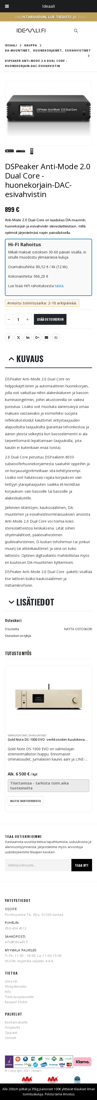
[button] (75, 30)
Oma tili (11, 981)
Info (8, 992)
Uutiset (10, 1038)
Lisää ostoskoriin (50, 319)
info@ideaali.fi (16, 942)
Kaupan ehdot (16, 1002)
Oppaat (11, 1032)
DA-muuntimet (38, 735)
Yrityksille (12, 1027)
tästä (59, 285)
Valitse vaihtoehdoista (25, 801)
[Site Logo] (31, 30)
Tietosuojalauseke (19, 997)
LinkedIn (28, 337)
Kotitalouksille (16, 1022)
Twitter (18, 337)
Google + (37, 337)
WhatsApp (56, 337)
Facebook (9, 337)
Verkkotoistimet (18, 735)
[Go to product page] (48, 699)
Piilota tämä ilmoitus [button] (59, 1094)
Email (46, 337)
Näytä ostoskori (78, 629)
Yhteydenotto (16, 986)
